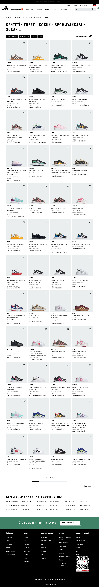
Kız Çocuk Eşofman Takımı (71, 510)
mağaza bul (69, 5)
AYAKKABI (30, 9)
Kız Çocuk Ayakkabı (24, 506)
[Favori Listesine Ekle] (24, 43)
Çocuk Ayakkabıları (12, 505)
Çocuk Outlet (40, 505)
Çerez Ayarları (38, 579)
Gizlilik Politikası (48, 579)
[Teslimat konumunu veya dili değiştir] (95, 5)
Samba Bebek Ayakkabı (84, 510)
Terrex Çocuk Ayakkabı (84, 502)
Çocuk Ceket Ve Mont (41, 502)
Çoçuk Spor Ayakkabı (54, 510)
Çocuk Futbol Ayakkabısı (54, 506)
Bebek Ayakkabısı (12, 501)
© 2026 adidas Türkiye (49, 584)
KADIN (47, 9)
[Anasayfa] (5, 8)
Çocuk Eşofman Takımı (26, 502)
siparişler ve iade (83, 5)
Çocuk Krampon (11, 509)
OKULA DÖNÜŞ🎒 (17, 9)
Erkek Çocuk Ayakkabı (25, 510)
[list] (40, 36)
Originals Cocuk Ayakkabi (85, 506)
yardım (75, 5)
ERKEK (39, 9)
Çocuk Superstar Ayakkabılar (41, 510)
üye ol (90, 5)
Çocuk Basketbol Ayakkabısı (70, 506)
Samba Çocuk (69, 501)
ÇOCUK (55, 9)
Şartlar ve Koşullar (59, 579)
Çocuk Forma (54, 501)
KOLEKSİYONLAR (67, 9)
